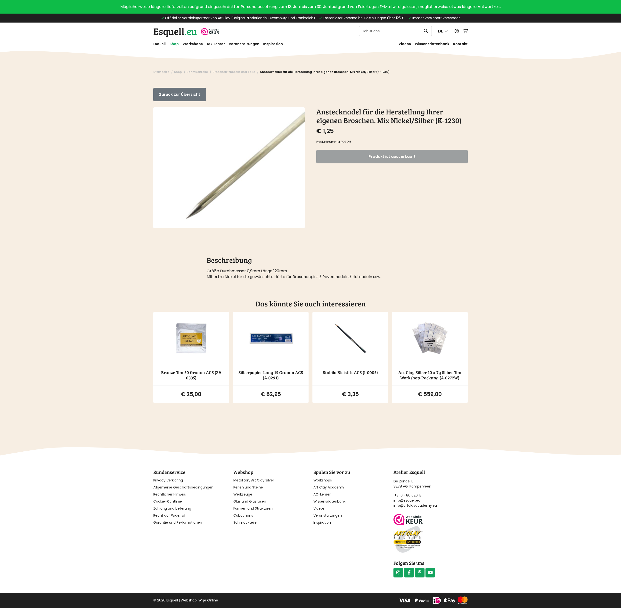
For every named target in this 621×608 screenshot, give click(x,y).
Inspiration (273, 43)
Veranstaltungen (244, 43)
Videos (405, 43)
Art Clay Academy (328, 487)
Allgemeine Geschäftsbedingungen (183, 487)
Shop (174, 43)
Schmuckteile (245, 522)
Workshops (193, 43)
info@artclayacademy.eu (415, 505)
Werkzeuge (242, 494)
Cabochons (243, 515)
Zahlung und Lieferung (172, 508)
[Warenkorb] (465, 31)
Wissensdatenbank (432, 43)
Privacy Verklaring (168, 480)
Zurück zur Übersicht (179, 94)
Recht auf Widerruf (169, 515)
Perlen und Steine (248, 487)
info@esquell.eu (407, 500)
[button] (443, 31)
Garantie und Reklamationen (177, 522)
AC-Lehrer (216, 43)
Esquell (175, 31)
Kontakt (460, 43)
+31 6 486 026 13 (408, 495)
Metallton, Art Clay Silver (253, 480)
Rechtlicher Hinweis (169, 494)
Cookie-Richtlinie (167, 501)
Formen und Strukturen (253, 508)
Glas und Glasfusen (249, 501)
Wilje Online (208, 600)
